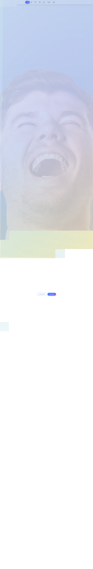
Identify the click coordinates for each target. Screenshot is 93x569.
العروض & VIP (35, 2)
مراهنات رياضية (40, 2)
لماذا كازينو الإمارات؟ (48, 2)
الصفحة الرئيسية (54, 2)
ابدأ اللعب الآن (51, 294)
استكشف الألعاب (42, 294)
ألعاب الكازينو (44, 2)
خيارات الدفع (31, 2)
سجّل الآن (28, 2)
